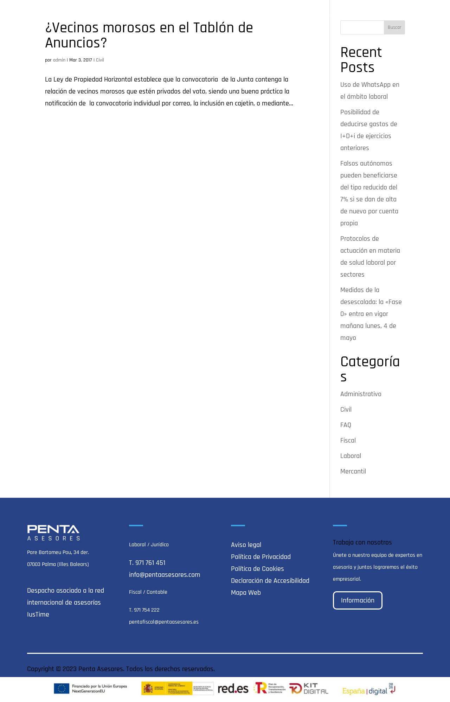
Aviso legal (246, 544)
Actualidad (377, 15)
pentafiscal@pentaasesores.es (164, 622)
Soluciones (333, 15)
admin (59, 60)
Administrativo (360, 394)
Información (357, 600)
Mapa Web (246, 592)
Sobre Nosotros (251, 15)
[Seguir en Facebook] (403, 668)
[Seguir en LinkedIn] (417, 668)
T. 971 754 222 (144, 610)
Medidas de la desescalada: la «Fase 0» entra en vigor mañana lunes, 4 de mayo (371, 313)
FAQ (345, 425)
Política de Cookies (257, 568)
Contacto (411, 15)
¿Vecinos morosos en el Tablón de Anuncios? (149, 35)
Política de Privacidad (261, 556)
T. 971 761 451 (147, 562)
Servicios (292, 15)
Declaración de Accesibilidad (270, 580)
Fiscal (348, 440)
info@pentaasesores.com (164, 574)
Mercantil (353, 471)
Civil (100, 60)
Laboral (350, 456)
